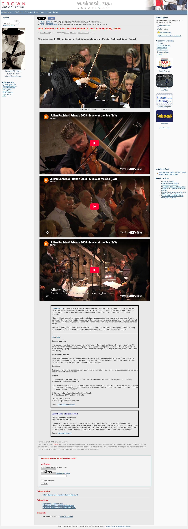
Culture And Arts (51, 24)
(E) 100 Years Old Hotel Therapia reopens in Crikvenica (172, 196)
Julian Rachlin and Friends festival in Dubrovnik (60, 495)
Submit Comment (66, 517)
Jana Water (6, 91)
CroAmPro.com (164, 71)
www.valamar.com (64, 433)
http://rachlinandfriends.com (53, 504)
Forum (55, 12)
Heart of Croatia (7, 92)
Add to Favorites (165, 32)
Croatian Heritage (163, 52)
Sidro (4, 96)
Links (49, 12)
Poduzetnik (164, 123)
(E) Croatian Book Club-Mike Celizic (173, 186)
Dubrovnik (56, 337)
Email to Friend (165, 25)
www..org (55, 444)
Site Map (18, 12)
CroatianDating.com (9, 84)
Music (48, 21)
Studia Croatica (162, 47)
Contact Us (29, 12)
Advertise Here (164, 128)
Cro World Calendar (163, 45)
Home (42, 21)
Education (49, 23)
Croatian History (162, 50)
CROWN (160, 43)
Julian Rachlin (57, 308)
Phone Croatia (7, 89)
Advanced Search (9, 25)
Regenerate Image (63, 473)
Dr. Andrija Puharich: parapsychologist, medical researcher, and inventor (170, 183)
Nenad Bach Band (8, 87)
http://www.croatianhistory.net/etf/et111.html (58, 506)
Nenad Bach (6, 94)
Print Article (164, 29)
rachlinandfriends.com (66, 405)
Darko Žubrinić (44, 33)
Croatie (159, 54)
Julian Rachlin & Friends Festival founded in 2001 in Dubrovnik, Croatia (172, 173)
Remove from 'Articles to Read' (170, 36)
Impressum (40, 12)
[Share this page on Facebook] (51, 19)
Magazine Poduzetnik (9, 86)
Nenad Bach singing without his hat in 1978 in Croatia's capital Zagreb (173, 193)
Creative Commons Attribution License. (117, 526)
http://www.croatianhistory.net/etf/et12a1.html (59, 508)
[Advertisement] (164, 150)
